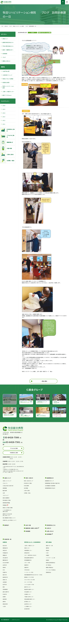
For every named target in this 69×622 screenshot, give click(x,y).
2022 (3, 120)
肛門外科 (5, 584)
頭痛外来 (26, 567)
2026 (3, 105)
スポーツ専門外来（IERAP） (30, 555)
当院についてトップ (7, 480)
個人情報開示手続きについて (9, 517)
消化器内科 (5, 557)
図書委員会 (48, 572)
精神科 (4, 567)
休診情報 (26, 488)
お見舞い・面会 (10, 160)
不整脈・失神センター (29, 596)
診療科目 (5, 542)
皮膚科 (4, 596)
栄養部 (47, 555)
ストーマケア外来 (28, 582)
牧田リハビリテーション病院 (44, 32)
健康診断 (9, 142)
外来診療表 (26, 485)
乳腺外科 (5, 572)
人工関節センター (28, 606)
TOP (2, 26)
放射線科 (5, 599)
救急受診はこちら (51, 525)
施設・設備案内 (6, 498)
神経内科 (5, 550)
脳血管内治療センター (29, 589)
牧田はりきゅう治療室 (7, 79)
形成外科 (5, 594)
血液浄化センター (28, 604)
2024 (3, 113)
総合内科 (5, 545)
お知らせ (6, 26)
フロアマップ (5, 495)
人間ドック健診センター (8, 91)
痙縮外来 (26, 565)
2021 (3, 124)
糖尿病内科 (5, 560)
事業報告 (5, 505)
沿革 (4, 493)
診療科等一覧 (7, 539)
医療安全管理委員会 (50, 562)
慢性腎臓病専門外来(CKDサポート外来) (33, 574)
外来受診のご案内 (11, 130)
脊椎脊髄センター (28, 550)
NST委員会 (48, 565)
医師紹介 (6, 525)
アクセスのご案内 (10, 136)
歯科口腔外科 (6, 592)
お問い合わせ (50, 531)
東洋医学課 (27, 609)
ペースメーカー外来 (28, 572)
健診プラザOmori (7, 95)
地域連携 (28, 531)
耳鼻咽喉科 (5, 589)
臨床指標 (5, 490)
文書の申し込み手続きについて (9, 520)
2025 (3, 109)
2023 (3, 117)
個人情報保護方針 (5, 619)
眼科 (4, 587)
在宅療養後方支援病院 (50, 485)
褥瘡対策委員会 (49, 567)
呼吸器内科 (5, 553)
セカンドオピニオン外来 (29, 579)
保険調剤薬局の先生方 (50, 488)
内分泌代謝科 (6, 562)
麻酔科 (4, 601)
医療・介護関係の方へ (7, 50)
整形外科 (5, 574)
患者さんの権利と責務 (8, 507)
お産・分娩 (28, 525)
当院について (7, 478)
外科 (4, 570)
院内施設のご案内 (7, 500)
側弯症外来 (27, 553)
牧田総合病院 (5, 82)
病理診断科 (5, 604)
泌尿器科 (5, 582)
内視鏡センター (27, 594)
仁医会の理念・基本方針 (8, 485)
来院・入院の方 (29, 478)
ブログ (10, 26)
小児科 (4, 606)
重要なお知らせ (6, 61)
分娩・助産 (9, 148)
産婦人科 (5, 579)
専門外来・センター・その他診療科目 (32, 542)
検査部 (47, 550)
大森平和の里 (5, 71)
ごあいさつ (5, 483)
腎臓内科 (5, 555)
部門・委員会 (49, 542)
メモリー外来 (27, 562)
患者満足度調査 (6, 502)
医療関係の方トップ (49, 480)
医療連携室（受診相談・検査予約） (52, 483)
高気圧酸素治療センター (29, 599)
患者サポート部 (49, 545)
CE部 (47, 553)
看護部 (47, 560)
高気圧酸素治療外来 (29, 557)
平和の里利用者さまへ (8, 46)
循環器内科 (5, 548)
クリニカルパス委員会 (51, 570)
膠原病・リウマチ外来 (29, 577)
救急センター (27, 548)
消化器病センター (28, 592)
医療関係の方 (50, 478)
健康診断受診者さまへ (8, 42)
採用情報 (4, 53)
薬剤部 (47, 548)
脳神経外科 (5, 577)
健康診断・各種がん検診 (32, 528)
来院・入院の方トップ (28, 480)
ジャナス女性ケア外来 (29, 584)
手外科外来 (27, 570)
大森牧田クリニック (7, 75)
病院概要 (5, 488)
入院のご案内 (10, 154)
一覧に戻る (44, 381)
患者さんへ (5, 39)
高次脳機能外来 (28, 560)
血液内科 (5, 565)
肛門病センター (27, 601)
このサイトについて (15, 619)
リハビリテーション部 (50, 557)
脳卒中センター (27, 587)
